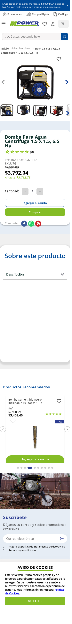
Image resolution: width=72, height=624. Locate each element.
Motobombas (21, 48)
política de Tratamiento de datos (40, 546)
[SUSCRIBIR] (62, 538)
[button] (35, 5)
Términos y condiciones (22, 550)
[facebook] (24, 224)
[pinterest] (38, 224)
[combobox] (35, 36)
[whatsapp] (31, 224)
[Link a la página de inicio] (5, 48)
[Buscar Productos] (64, 36)
